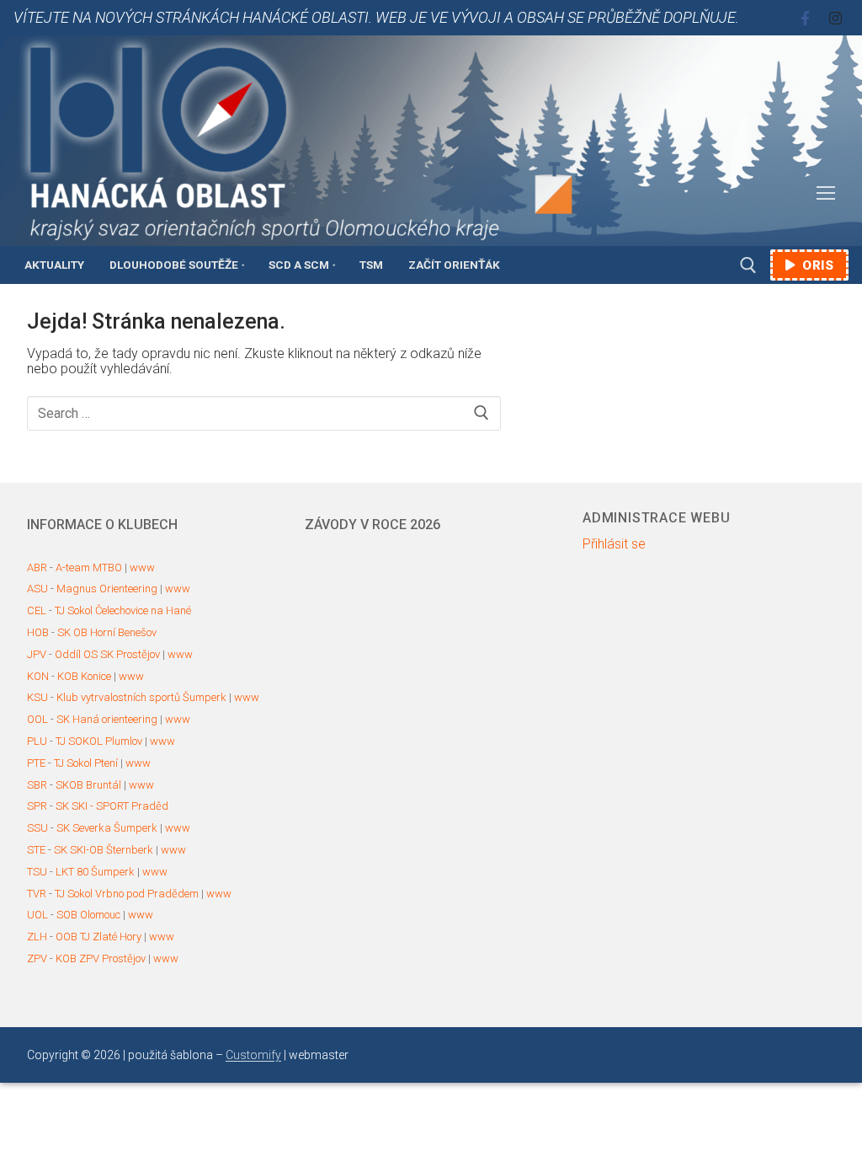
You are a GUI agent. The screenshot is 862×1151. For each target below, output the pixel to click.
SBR (37, 785)
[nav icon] (826, 193)
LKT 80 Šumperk (95, 871)
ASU (37, 588)
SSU (37, 828)
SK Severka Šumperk (106, 828)
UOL (37, 914)
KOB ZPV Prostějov (101, 958)
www (142, 567)
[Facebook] (805, 18)
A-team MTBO (89, 567)
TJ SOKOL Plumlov (99, 741)
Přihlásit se (614, 544)
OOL (37, 719)
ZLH (37, 936)
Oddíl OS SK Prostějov (107, 654)
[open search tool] (748, 265)
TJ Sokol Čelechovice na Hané (123, 610)
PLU (37, 741)
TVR (36, 893)
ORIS (816, 265)
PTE (36, 763)
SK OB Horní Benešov (107, 632)
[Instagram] (835, 18)
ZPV (37, 958)
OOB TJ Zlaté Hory (98, 936)
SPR (37, 806)
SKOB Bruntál (88, 785)
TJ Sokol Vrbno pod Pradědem (127, 893)
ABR (37, 567)
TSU (37, 871)
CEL (36, 610)
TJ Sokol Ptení (86, 763)
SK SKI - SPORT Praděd (112, 806)
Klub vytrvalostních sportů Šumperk (141, 697)
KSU (37, 697)
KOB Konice (84, 676)
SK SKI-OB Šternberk (103, 849)
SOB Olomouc (88, 914)
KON (38, 676)
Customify (253, 1055)
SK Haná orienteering (106, 719)
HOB (38, 632)
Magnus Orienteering (106, 588)
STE (36, 849)
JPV (36, 654)
